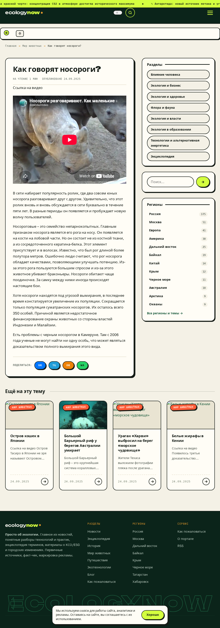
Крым (137, 560)
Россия (138, 531)
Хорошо (153, 614)
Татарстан (140, 574)
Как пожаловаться (101, 581)
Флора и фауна (163, 107)
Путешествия (97, 560)
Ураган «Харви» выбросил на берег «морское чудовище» (135, 443)
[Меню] (210, 12)
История (93, 546)
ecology (22, 12)
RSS (180, 546)
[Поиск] (130, 12)
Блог (91, 574)
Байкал (138, 553)
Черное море (143, 567)
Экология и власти (166, 118)
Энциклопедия (162, 156)
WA (82, 365)
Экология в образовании (171, 129)
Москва (138, 539)
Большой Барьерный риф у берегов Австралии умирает (82, 443)
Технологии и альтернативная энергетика (175, 143)
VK (40, 365)
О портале (185, 539)
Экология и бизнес (166, 85)
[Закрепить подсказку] (20, 33)
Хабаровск (141, 581)
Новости (93, 531)
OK (68, 365)
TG (54, 365)
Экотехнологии (99, 567)
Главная (11, 45)
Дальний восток (145, 546)
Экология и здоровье (168, 96)
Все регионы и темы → (165, 313)
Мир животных (32, 45)
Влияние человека (165, 74)
